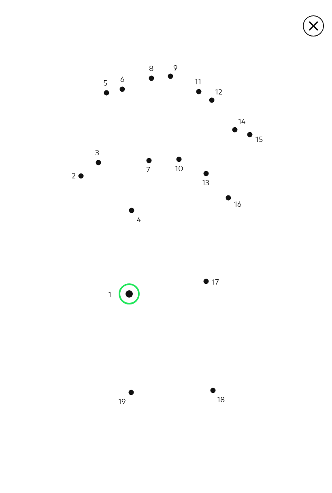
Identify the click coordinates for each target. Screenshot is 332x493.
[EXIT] (313, 25)
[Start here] (129, 294)
